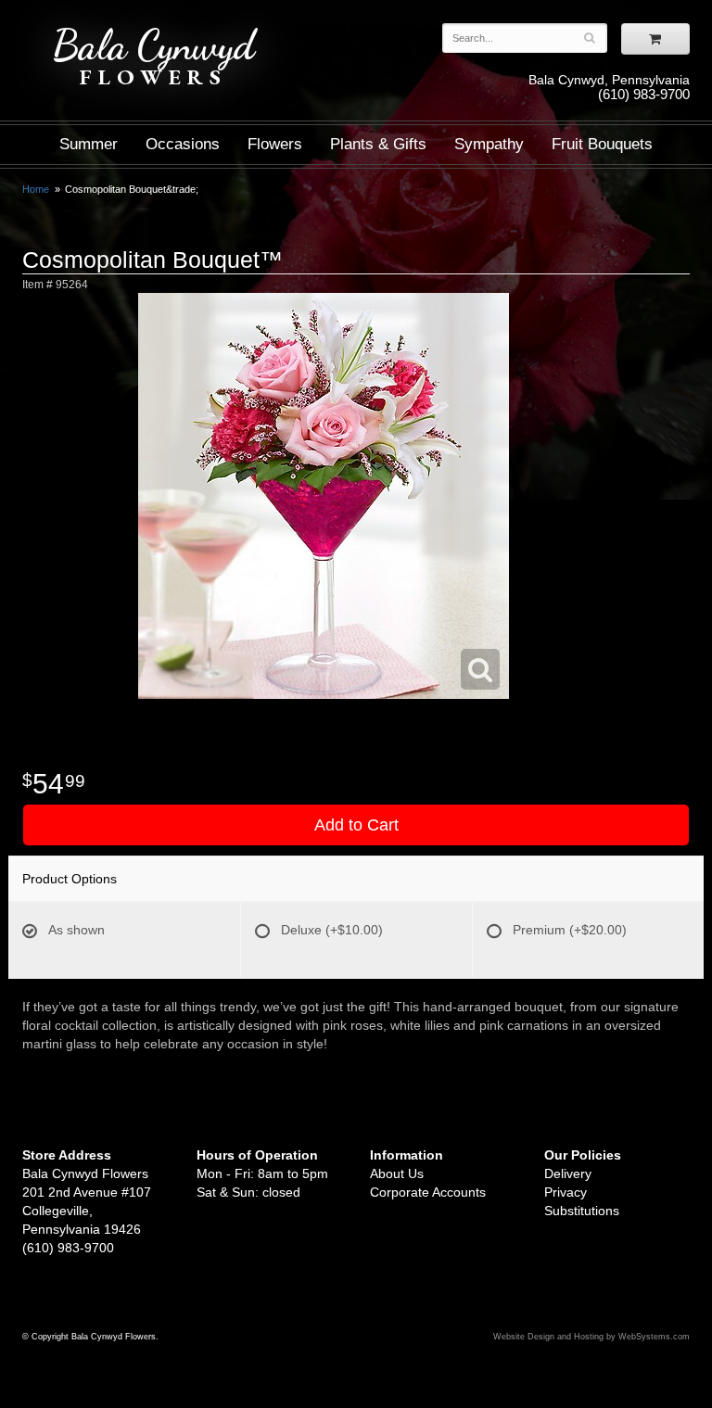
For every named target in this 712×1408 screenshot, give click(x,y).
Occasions (183, 144)
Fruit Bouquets (602, 144)
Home (35, 189)
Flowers (275, 144)
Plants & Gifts (378, 144)
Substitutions (581, 1210)
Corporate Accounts (428, 1192)
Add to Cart (356, 825)
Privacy (565, 1192)
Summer (88, 144)
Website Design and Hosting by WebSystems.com (591, 1336)
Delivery (567, 1173)
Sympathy (489, 144)
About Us (397, 1173)
